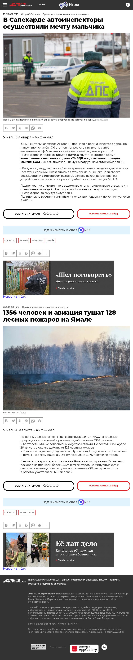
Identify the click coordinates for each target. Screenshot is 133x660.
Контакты (115, 580)
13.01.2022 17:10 (10, 14)
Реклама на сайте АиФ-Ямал (43, 580)
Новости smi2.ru (14, 296)
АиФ (23, 412)
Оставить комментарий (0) (103, 214)
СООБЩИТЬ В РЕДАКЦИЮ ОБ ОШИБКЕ (47, 584)
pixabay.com (102, 119)
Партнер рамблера (58, 647)
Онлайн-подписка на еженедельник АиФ (84, 580)
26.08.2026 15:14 (11, 307)
